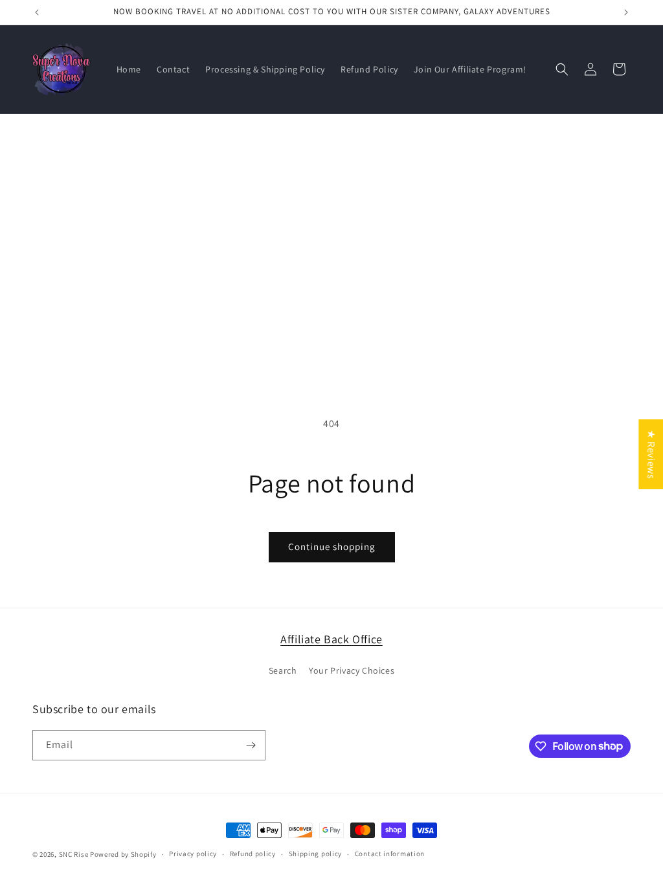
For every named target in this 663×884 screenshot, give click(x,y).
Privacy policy (193, 853)
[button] (562, 69)
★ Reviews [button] (651, 454)
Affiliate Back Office (331, 639)
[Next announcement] (626, 12)
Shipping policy (316, 853)
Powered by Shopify (123, 854)
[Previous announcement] (37, 12)
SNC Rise (74, 854)
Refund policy (253, 853)
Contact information (390, 853)
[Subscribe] (250, 745)
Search (283, 670)
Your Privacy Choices (351, 670)
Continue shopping (332, 546)
